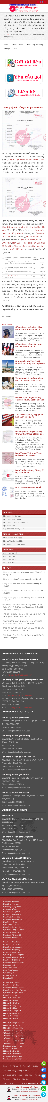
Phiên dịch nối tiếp (10, 560)
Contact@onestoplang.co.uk (19, 832)
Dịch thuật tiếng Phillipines (13, 987)
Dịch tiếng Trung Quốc (12, 907)
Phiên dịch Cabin (9, 556)
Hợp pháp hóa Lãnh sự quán (28, 487)
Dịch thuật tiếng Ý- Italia (12, 919)
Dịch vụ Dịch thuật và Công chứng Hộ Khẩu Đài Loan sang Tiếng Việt (29, 399)
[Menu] (3, 8)
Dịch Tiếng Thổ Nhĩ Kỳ (11, 960)
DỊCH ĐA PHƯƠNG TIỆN (13, 534)
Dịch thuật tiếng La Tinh (12, 1056)
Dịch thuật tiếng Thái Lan (13, 937)
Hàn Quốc (17, 243)
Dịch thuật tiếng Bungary (12, 1059)
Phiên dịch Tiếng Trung (12, 1006)
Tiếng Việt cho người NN (12, 1031)
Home (6, 45)
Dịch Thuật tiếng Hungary (13, 955)
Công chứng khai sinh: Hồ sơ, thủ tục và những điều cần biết (23, 585)
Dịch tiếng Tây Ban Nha (12, 927)
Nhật (9, 243)
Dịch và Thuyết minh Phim (13, 541)
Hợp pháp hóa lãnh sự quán (13, 529)
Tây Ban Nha (39, 243)
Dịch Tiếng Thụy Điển (11, 942)
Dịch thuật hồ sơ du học (12, 1046)
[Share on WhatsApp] (17, 321)
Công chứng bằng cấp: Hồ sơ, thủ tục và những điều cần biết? (23, 591)
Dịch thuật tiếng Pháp (11, 909)
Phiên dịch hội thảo (10, 553)
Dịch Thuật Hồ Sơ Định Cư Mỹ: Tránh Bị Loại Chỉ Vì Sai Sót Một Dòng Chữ (23, 636)
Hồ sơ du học (32, 236)
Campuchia (37, 246)
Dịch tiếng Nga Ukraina (12, 914)
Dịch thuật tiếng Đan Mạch (13, 957)
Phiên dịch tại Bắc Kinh (12, 1054)
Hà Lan (19, 249)
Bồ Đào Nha (7, 246)
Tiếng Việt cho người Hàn (13, 1033)
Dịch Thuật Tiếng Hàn (11, 932)
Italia (30, 243)
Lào (29, 246)
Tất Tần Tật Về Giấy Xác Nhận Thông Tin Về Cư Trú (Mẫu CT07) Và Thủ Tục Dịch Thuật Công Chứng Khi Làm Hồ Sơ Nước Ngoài (23, 607)
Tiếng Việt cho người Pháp (13, 1043)
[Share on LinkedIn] (31, 321)
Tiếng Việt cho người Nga (13, 1041)
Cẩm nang (7, 1079)
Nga (24, 243)
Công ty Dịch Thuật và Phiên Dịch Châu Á (26, 159)
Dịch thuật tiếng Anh (11, 902)
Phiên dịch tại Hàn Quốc (12, 1013)
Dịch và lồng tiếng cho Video (14, 544)
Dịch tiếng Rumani (10, 995)
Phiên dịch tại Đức (10, 1008)
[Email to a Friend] (25, 321)
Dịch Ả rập (8, 925)
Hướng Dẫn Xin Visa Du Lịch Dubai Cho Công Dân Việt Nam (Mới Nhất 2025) (30, 363)
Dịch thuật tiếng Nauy (11, 950)
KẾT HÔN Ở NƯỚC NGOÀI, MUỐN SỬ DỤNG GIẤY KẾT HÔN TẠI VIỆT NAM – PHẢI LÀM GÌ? (24, 615)
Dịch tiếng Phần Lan (11, 904)
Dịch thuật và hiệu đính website (15, 522)
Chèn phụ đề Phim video (12, 538)
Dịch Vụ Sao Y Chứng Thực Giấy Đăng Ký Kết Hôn (28, 454)
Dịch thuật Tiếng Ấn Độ (12, 935)
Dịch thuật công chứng (12, 519)
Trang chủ (7, 1066)
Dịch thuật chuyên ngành (13, 516)
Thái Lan (18, 246)
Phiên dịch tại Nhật (10, 1018)
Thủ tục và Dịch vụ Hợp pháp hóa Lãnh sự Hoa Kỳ (29, 415)
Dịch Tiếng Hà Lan (10, 922)
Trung (32, 239)
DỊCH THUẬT (8, 512)
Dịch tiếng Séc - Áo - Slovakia (14, 990)
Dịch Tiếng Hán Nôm (11, 985)
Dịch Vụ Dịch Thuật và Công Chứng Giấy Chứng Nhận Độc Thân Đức (29, 433)
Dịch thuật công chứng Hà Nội (25, 1066)
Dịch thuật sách (9, 526)
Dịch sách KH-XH (9, 978)
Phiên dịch (38, 1075)
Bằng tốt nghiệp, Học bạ (13, 227)
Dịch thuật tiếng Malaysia (13, 993)
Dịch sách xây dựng (10, 970)
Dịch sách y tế (8, 973)
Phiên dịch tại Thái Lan (12, 1025)
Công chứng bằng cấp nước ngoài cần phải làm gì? (28, 345)
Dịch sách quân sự (10, 975)
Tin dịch (16, 1079)
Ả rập (12, 249)
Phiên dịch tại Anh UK (11, 1003)
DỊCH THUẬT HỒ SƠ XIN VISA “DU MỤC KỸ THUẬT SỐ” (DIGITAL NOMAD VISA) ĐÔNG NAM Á (22, 622)
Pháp (38, 239)
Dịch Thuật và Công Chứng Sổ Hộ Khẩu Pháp (29, 471)
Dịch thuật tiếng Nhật (11, 912)
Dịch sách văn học (10, 968)
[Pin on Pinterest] (28, 321)
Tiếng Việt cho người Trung (13, 1038)
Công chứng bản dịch (10, 275)
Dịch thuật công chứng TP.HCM (16, 1070)
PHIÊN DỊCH (8, 550)
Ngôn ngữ (28, 1075)
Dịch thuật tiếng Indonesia (13, 962)
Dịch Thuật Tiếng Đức (11, 917)
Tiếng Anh (24, 239)
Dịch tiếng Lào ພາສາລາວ (12, 947)
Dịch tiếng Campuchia (11, 944)
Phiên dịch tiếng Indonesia (13, 1023)
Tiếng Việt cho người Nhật (13, 1036)
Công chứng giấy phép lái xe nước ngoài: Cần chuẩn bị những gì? (28, 329)
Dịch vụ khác (17, 45)
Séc (25, 246)
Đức (4, 243)
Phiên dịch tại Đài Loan (12, 998)
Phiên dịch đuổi (9, 563)
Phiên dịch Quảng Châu (12, 1011)
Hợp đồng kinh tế (15, 233)
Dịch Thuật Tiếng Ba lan (12, 952)
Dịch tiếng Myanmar (11, 1048)
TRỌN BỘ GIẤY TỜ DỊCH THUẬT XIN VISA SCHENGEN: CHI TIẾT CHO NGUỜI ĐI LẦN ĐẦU (23, 629)
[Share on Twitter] (22, 321)
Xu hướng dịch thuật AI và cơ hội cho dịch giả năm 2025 (29, 379)
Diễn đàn (25, 1079)
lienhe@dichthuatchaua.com (19, 731)
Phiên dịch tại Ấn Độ (11, 1051)
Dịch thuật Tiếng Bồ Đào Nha (14, 930)
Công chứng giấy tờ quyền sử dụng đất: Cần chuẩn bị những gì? (23, 599)
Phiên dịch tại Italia (10, 1000)
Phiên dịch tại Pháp (10, 1016)
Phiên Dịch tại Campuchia (13, 1028)
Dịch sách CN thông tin (12, 982)
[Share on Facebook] (20, 321)
